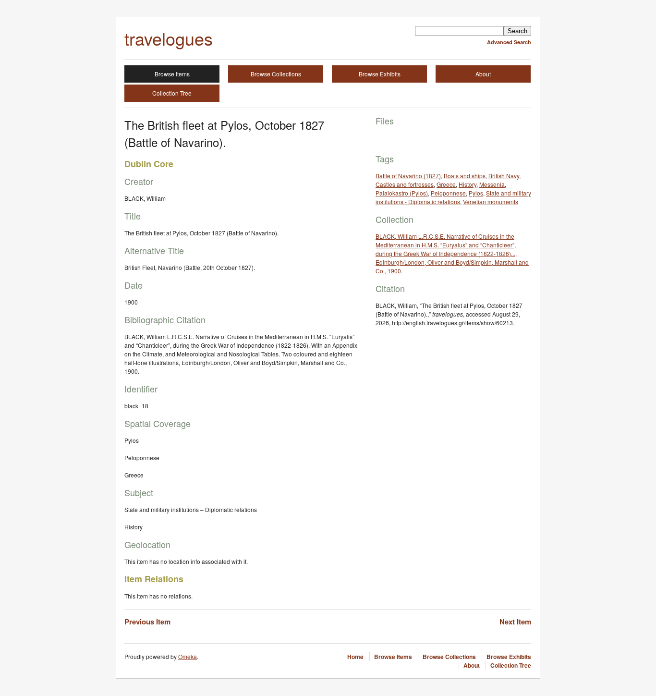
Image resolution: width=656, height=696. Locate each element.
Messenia (492, 184)
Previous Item (147, 621)
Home (355, 656)
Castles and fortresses (405, 184)
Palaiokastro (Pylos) (402, 193)
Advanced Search (509, 42)
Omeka (187, 656)
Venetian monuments (490, 201)
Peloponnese (448, 193)
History (467, 184)
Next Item (515, 621)
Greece (446, 184)
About (483, 74)
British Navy (503, 175)
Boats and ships (465, 175)
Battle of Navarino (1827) (408, 175)
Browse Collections (276, 74)
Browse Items (172, 74)
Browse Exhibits (380, 74)
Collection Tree (172, 93)
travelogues (168, 38)
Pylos (476, 193)
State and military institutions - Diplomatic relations (453, 197)
